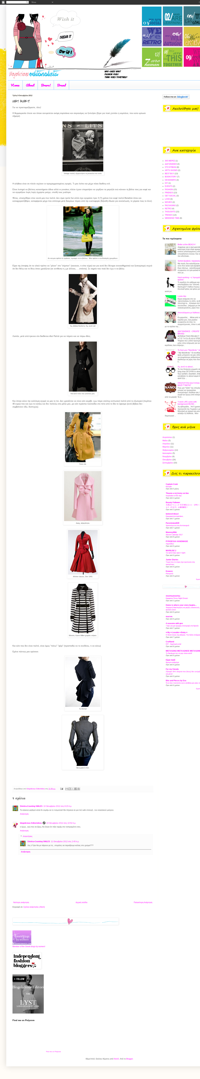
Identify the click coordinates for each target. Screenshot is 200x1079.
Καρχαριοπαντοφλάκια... (175, 516)
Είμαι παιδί (170, 660)
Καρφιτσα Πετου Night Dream (177, 598)
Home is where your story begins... (181, 605)
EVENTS (168, 186)
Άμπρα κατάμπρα (172, 662)
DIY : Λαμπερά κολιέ (173, 644)
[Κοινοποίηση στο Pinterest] (78, 788)
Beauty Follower (173, 502)
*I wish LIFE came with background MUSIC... (187, 403)
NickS (116, 1059)
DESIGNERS (170, 180)
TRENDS (169, 215)
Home (15, 85)
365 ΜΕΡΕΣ (170, 161)
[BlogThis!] (69, 788)
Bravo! (46, 85)
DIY (166, 183)
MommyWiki (171, 532)
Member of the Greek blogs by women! (28, 946)
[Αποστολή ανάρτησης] (62, 789)
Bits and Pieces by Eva (176, 680)
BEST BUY (169, 173)
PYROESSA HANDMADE (177, 541)
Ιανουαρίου (167, 453)
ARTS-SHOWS (171, 170)
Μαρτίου (166, 447)
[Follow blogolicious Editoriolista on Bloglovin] (176, 98)
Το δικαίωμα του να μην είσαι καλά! (179, 653)
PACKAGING (170, 205)
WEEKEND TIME (172, 218)
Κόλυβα (169, 486)
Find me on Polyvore (53, 1051)
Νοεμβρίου (167, 456)
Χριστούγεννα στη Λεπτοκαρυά (177, 525)
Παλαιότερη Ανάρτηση (143, 902)
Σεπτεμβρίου (167, 463)
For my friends (172, 669)
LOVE (167, 199)
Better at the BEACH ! (187, 244)
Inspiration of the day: (174, 496)
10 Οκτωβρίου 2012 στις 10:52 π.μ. (61, 823)
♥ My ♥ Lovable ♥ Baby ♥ (176, 632)
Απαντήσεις (27, 836)
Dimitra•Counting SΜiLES (31, 806)
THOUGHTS (170, 212)
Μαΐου (165, 441)
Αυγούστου (167, 437)
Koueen (169, 571)
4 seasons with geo (174, 623)
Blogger (129, 1059)
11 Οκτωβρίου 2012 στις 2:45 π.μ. (65, 841)
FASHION (169, 189)
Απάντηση (24, 814)
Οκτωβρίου (167, 460)
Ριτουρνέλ (169, 573)
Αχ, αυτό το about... (186, 367)
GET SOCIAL (170, 196)
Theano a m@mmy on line (177, 493)
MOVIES (168, 202)
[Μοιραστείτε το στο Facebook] (75, 788)
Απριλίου (166, 444)
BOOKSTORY (171, 177)
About (30, 85)
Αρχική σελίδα (81, 902)
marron (169, 616)
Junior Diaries (172, 560)
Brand (61, 85)
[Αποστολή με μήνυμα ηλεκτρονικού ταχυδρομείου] (66, 788)
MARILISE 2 (171, 550)
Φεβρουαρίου (168, 450)
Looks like (182, 296)
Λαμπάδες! (170, 544)
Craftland (170, 642)
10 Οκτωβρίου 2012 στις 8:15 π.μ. (57, 806)
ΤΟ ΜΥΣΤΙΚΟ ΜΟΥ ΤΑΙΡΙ (175, 553)
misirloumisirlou (173, 596)
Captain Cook (172, 484)
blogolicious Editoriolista (31, 823)
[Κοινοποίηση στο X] (72, 788)
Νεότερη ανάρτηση (21, 902)
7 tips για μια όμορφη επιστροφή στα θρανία (182, 626)
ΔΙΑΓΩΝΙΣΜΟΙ (171, 164)
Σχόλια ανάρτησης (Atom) (34, 907)
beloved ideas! (172, 514)
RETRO (168, 208)
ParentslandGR (172, 523)
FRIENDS (169, 193)
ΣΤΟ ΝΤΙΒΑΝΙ (170, 167)
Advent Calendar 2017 (174, 535)
